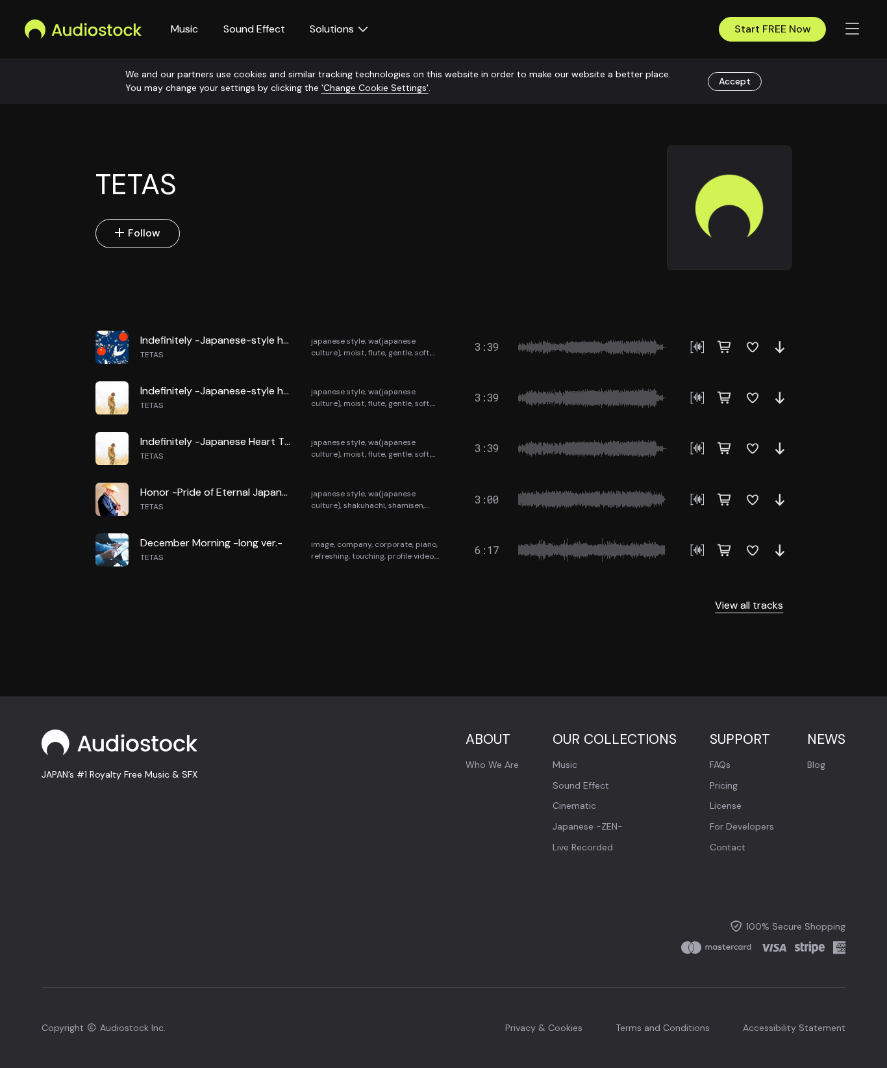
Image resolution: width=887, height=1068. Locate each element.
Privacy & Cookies (543, 1028)
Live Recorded (583, 847)
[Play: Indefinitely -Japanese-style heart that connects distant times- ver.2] (112, 397)
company (354, 544)
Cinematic (574, 805)
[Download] (780, 347)
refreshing (330, 556)
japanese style (338, 341)
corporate (393, 544)
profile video (411, 556)
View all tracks (749, 605)
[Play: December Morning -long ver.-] (112, 549)
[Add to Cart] (724, 347)
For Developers (742, 826)
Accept (735, 80)
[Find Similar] (697, 347)
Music (184, 29)
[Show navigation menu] (852, 29)
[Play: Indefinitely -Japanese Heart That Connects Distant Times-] (112, 448)
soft (422, 353)
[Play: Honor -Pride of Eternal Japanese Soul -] (112, 499)
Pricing (724, 785)
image (322, 544)
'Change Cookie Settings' (375, 88)
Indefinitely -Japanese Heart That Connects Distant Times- (281, 441)
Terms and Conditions (663, 1028)
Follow (144, 233)
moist (354, 353)
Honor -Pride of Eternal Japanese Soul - (234, 492)
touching (368, 556)
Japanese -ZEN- (588, 826)
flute (376, 353)
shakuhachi (364, 505)
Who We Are (492, 764)
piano (426, 544)
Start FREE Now (772, 29)
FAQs (720, 764)
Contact (727, 847)
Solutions (332, 29)
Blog (816, 764)
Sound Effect (254, 29)
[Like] (752, 347)
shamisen (405, 505)
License (726, 805)
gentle (400, 353)
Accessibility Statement (794, 1028)
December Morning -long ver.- (211, 543)
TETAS (151, 355)
